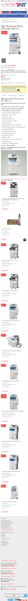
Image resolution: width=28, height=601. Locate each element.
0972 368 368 (22, 1)
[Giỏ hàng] (5, 1)
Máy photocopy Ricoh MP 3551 (9, 501)
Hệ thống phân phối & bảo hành (7, 532)
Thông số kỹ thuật (12, 95)
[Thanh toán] (8, 1)
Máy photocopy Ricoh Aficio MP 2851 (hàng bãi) (12, 411)
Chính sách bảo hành (5, 526)
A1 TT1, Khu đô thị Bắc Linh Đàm (9, 563)
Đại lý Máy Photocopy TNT (6, 520)
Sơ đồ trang (3, 536)
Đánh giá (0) (21, 95)
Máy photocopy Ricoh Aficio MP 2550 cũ (11, 320)
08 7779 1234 (13, 589)
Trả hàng (2, 533)
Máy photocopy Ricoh (11, 74)
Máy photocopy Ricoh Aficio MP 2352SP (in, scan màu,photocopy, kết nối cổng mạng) (13, 199)
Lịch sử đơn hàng (4, 542)
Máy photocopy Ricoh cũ (7, 20)
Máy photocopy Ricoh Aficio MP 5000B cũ (11, 350)
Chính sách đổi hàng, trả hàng (6, 528)
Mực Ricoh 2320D (6, 228)
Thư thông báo (3, 545)
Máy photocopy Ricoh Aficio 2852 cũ (10, 290)
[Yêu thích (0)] (2, 1)
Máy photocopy (5, 19)
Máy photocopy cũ (13, 19)
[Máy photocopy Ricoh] (3, 76)
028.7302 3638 (5, 581)
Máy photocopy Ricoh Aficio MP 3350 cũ (11, 380)
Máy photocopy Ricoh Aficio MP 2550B (10, 471)
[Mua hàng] (24, 240)
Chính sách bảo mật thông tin (6, 525)
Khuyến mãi (3, 535)
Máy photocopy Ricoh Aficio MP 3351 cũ (10, 21)
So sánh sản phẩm (21, 82)
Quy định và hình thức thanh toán (7, 522)
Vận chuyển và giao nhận (5, 523)
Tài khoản (6, 12)
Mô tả (4, 95)
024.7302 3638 (4, 565)
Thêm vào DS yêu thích (8, 82)
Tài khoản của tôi (4, 541)
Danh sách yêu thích (5, 544)
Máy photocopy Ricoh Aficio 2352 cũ (10, 260)
